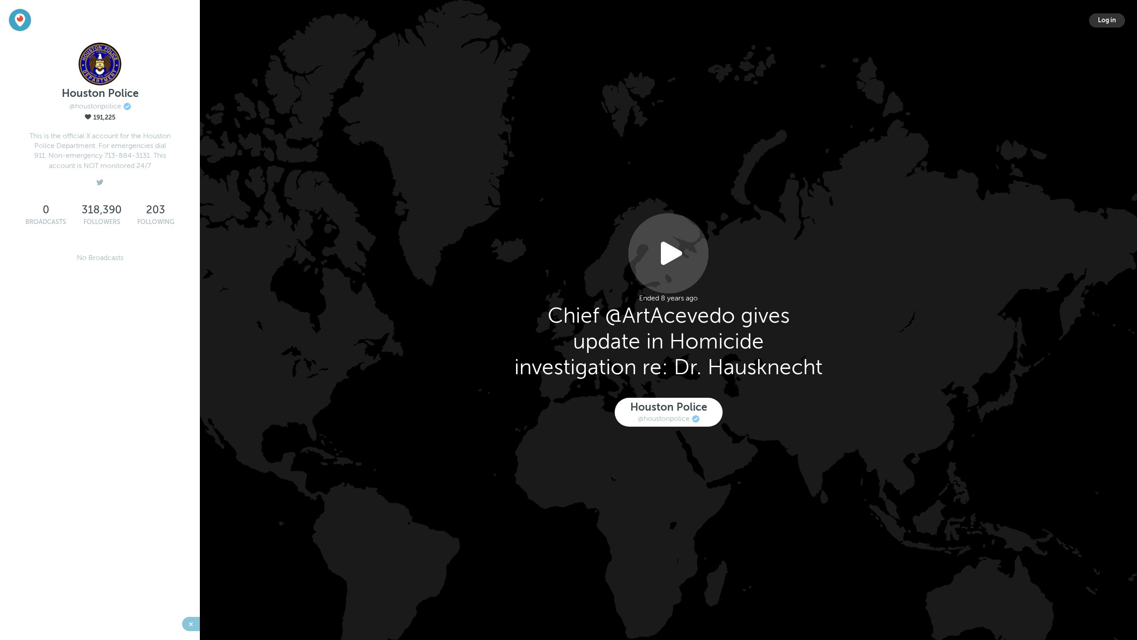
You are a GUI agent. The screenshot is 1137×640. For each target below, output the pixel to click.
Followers (101, 222)
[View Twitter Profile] (100, 180)
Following (156, 222)
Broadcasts (45, 222)
